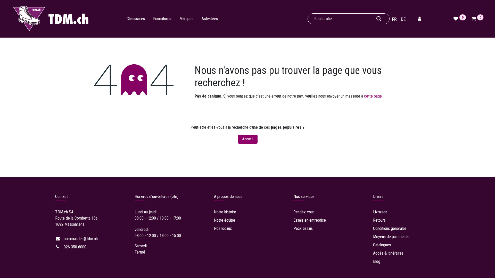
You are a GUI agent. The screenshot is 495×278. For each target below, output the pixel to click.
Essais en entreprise (309, 220)
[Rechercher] (379, 18)
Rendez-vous (304, 212)
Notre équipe (224, 220)
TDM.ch (61, 212)
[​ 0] (474, 18)
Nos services (304, 196)
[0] (456, 18)
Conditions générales (390, 228)
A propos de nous (228, 196)
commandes (81, 238)
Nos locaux (223, 228)
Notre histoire (225, 212)
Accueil (247, 139)
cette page (373, 96)
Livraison (380, 212)
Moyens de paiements (391, 236)
